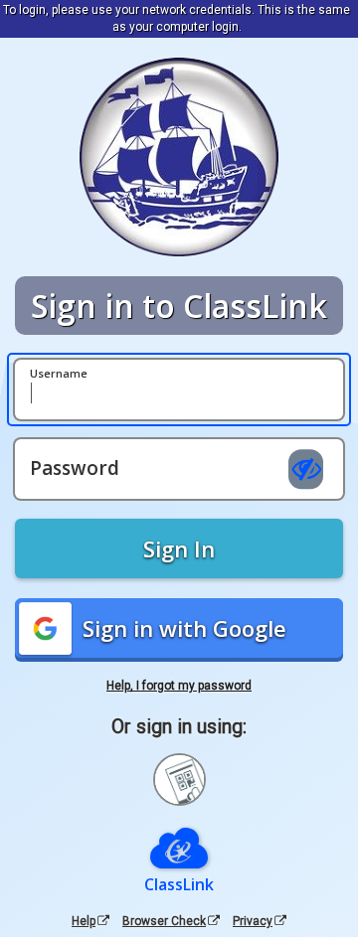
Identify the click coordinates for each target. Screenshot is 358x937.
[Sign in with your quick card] (179, 779)
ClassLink (179, 884)
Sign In (179, 548)
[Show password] (305, 470)
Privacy (252, 921)
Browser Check (164, 921)
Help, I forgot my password (179, 686)
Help (83, 921)
